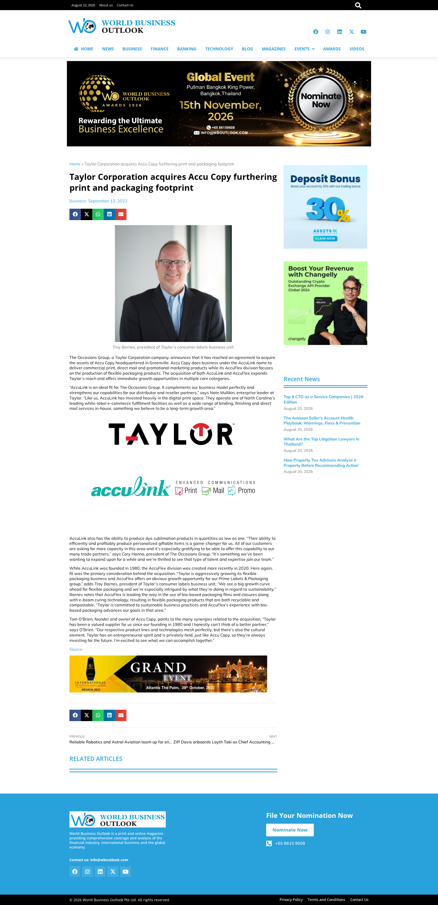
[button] (75, 214)
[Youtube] (363, 32)
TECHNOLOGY (219, 49)
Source (75, 649)
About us (106, 5)
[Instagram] (328, 32)
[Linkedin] (340, 32)
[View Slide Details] (325, 207)
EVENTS (302, 49)
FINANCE (160, 49)
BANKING (186, 49)
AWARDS (332, 49)
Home (75, 163)
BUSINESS (132, 49)
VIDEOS (357, 49)
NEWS (108, 49)
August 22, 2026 (83, 5)
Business (77, 200)
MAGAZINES (274, 49)
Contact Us (125, 5)
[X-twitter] (351, 32)
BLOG (247, 49)
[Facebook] (316, 32)
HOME (87, 49)
